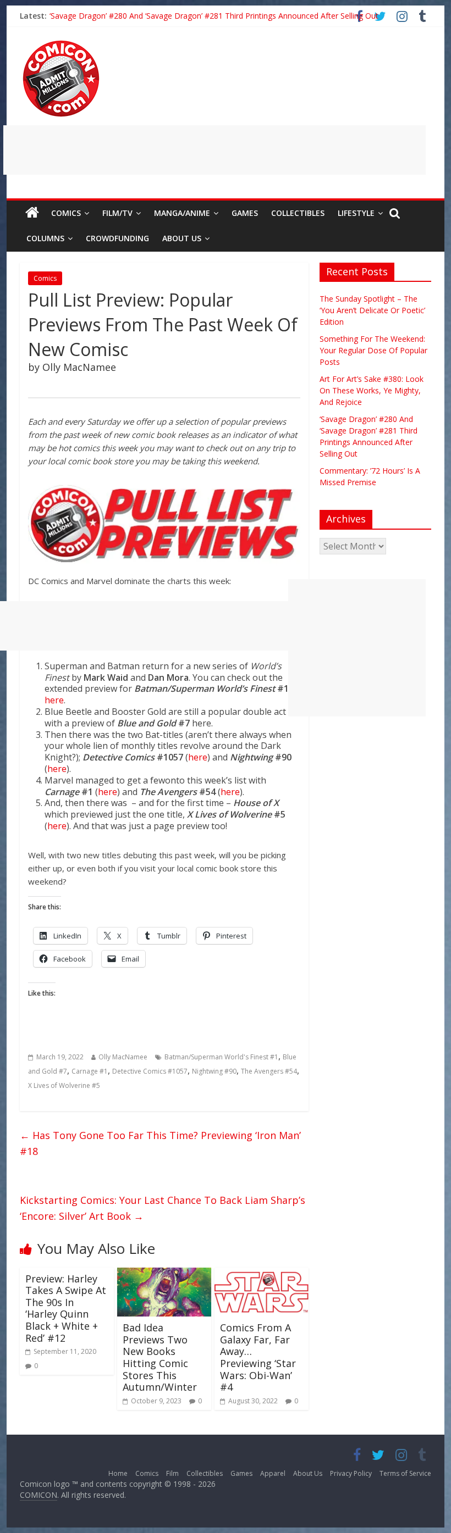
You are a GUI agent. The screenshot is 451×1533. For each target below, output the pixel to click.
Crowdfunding (117, 238)
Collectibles (297, 213)
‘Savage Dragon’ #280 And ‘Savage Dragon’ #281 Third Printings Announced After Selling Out (214, 15)
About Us (181, 238)
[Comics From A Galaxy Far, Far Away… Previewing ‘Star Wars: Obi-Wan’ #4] (262, 1274)
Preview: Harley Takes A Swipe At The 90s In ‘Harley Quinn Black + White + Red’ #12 (65, 1308)
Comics (66, 213)
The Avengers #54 (269, 1071)
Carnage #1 (90, 1071)
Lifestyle (356, 213)
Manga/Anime (182, 213)
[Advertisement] (214, 150)
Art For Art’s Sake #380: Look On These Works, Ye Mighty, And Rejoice (372, 390)
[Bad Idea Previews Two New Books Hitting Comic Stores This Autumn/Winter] (164, 1274)
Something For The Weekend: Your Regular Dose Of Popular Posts (373, 350)
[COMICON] (61, 44)
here (54, 700)
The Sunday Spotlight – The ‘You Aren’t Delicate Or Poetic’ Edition (372, 310)
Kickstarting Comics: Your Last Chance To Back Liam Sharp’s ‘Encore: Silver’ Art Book (162, 1208)
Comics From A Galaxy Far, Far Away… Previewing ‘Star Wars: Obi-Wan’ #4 (258, 1357)
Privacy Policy (351, 1473)
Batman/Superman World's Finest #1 (221, 1057)
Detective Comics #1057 (150, 1071)
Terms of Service (405, 1473)
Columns (45, 238)
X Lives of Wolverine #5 (64, 1085)
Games (245, 213)
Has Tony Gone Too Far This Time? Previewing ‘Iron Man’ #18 (160, 1143)
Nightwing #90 (214, 1071)
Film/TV (117, 213)
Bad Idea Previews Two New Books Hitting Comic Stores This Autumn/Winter (160, 1357)
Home (118, 1473)
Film (172, 1473)
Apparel (272, 1473)
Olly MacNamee (122, 1057)
